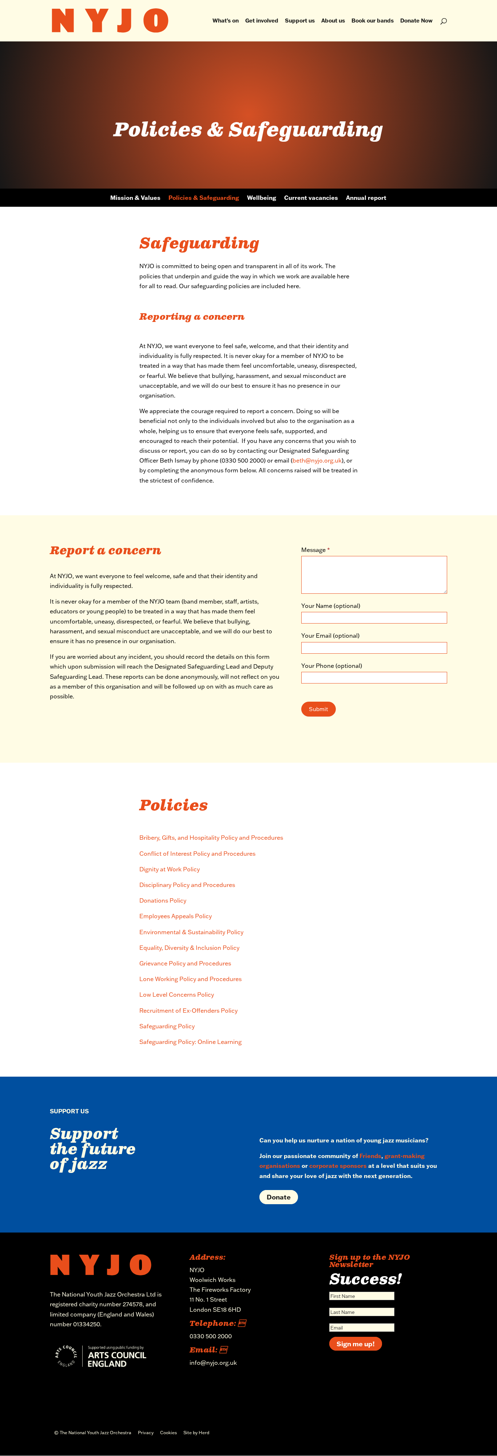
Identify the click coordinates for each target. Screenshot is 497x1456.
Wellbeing (261, 198)
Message (315, 549)
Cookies (168, 1432)
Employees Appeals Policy (175, 916)
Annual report (366, 198)
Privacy (146, 1432)
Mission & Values (135, 198)
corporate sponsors (338, 1165)
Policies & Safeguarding (203, 198)
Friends (370, 1155)
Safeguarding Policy (167, 1026)
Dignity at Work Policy (169, 869)
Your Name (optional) (330, 605)
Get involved (261, 21)
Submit (318, 709)
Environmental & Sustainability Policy (191, 932)
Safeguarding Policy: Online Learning (191, 1041)
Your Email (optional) (330, 635)
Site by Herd (196, 1432)
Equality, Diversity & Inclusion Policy (189, 947)
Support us (300, 21)
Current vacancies (311, 198)
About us (333, 21)
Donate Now (416, 21)
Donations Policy (162, 900)
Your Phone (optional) (331, 665)
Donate (279, 1197)
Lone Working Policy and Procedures (190, 979)
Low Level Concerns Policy (176, 994)
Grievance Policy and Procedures (185, 963)
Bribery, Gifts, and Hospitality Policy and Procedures (211, 837)
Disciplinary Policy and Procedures (187, 884)
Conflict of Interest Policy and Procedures (197, 853)
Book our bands (372, 21)
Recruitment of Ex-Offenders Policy (188, 1010)
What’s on (225, 21)
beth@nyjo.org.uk (317, 460)
